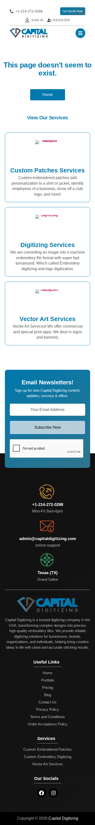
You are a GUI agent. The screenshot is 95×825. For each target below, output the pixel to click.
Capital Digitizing (63, 818)
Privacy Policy (47, 709)
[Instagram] (53, 792)
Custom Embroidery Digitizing (47, 757)
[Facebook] (41, 792)
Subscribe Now (47, 427)
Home (47, 673)
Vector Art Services (47, 764)
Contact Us (47, 702)
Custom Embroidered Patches (47, 749)
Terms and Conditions (47, 717)
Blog (47, 695)
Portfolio (47, 680)
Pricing (47, 687)
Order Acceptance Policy (47, 724)
